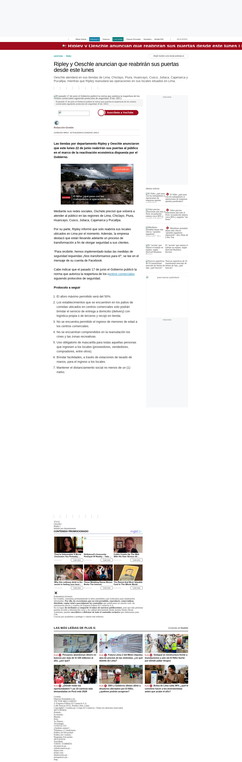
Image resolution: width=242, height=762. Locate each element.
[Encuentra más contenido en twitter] (69, 88)
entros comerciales (122, 274)
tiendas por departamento (65, 528)
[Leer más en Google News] (57, 88)
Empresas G (94, 39)
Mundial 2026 (158, 39)
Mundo (57, 717)
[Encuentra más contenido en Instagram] (95, 88)
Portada (57, 712)
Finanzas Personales (133, 39)
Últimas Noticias (80, 39)
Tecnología (59, 723)
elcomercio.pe (60, 746)
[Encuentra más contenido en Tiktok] (88, 88)
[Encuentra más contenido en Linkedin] (76, 88)
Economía (58, 714)
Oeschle (58, 524)
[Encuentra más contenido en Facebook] (63, 88)
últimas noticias (152, 188)
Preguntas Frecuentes (63, 737)
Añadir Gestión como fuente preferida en (168, 56)
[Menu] (55, 39)
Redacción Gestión (64, 127)
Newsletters (148, 39)
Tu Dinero (58, 721)
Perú (56, 719)
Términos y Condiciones (64, 730)
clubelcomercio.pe (62, 748)
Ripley (57, 526)
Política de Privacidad (63, 732)
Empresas (106, 39)
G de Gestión (118, 39)
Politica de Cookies (62, 735)
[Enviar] (61, 39)
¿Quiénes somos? (61, 728)
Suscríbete (58, 741)
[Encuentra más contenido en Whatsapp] (82, 88)
